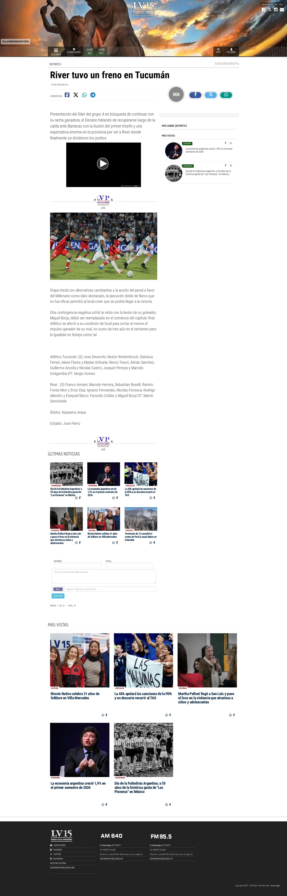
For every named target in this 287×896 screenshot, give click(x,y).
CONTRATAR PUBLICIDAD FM (161, 858)
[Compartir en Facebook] (67, 95)
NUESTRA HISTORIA (58, 863)
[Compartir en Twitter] (76, 95)
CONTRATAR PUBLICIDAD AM (111, 858)
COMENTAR (58, 595)
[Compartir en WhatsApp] (84, 95)
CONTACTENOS (59, 845)
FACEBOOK (57, 849)
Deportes (55, 64)
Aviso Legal (275, 885)
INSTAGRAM (58, 858)
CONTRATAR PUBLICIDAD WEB (62, 867)
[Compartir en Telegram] (93, 95)
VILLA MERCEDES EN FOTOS (15, 41)
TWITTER (57, 854)
